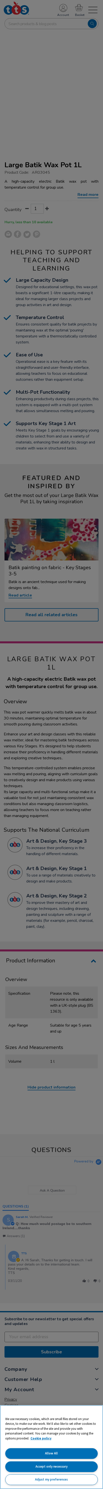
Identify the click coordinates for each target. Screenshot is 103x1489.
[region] (51, 1447)
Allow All (51, 1453)
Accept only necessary (52, 1466)
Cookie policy (41, 1438)
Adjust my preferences (51, 1479)
